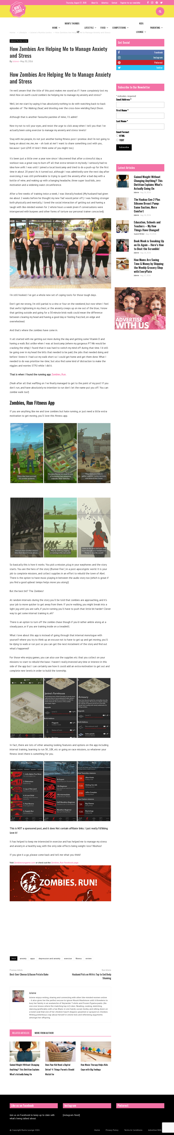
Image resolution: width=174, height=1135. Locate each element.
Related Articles (20, 1033)
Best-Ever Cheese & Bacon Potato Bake (29, 974)
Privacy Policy (112, 1130)
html (122, 135)
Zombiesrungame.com (25, 862)
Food (103, 27)
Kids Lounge (139, 28)
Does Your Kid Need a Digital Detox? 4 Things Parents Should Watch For (59, 1069)
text (121, 140)
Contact (114, 2)
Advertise (104, 2)
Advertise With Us (156, 1130)
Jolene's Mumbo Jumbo (19, 41)
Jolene (16, 61)
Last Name (122, 121)
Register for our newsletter (130, 2)
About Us (94, 2)
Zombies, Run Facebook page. (65, 862)
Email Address (123, 99)
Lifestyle (89, 27)
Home (54, 27)
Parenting (155, 27)
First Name (122, 110)
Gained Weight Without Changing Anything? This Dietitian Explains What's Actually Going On (24, 1069)
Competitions (119, 27)
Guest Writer (139, 234)
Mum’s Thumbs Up (72, 28)
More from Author (44, 1033)
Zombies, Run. (59, 374)
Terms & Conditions (133, 1130)
